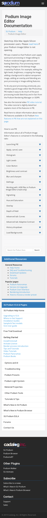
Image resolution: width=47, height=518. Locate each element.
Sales (5, 505)
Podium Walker (10, 468)
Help (20, 31)
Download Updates (18, 273)
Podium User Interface (19, 289)
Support (6, 501)
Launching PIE (12, 144)
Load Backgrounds (14, 232)
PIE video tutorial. (34, 102)
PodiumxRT (8, 457)
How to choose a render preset (23, 294)
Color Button (11, 166)
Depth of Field (12, 211)
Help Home (15, 267)
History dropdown (14, 227)
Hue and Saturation (14, 200)
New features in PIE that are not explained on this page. (23, 118)
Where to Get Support (13, 318)
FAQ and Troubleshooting (21, 270)
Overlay (9, 206)
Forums (13, 275)
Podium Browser (10, 453)
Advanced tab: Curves (15, 216)
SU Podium (10, 31)
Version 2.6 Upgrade (18, 287)
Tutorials (13, 278)
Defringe (10, 182)
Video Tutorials (10, 351)
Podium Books (10, 356)
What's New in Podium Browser (16, 490)
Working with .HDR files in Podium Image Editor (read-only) (21, 188)
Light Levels (11, 160)
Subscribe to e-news (12, 483)
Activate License (10, 343)
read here (33, 44)
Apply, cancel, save (14, 149)
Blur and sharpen (13, 176)
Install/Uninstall (10, 341)
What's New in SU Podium (14, 486)
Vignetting (10, 195)
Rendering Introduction (20, 292)
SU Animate (8, 472)
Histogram (11, 155)
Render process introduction (16, 346)
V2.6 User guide (10, 326)
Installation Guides (12, 321)
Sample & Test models (13, 323)
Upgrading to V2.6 (11, 315)
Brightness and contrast (16, 171)
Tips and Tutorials (11, 348)
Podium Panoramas (18, 284)
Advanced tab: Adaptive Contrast (20, 222)
